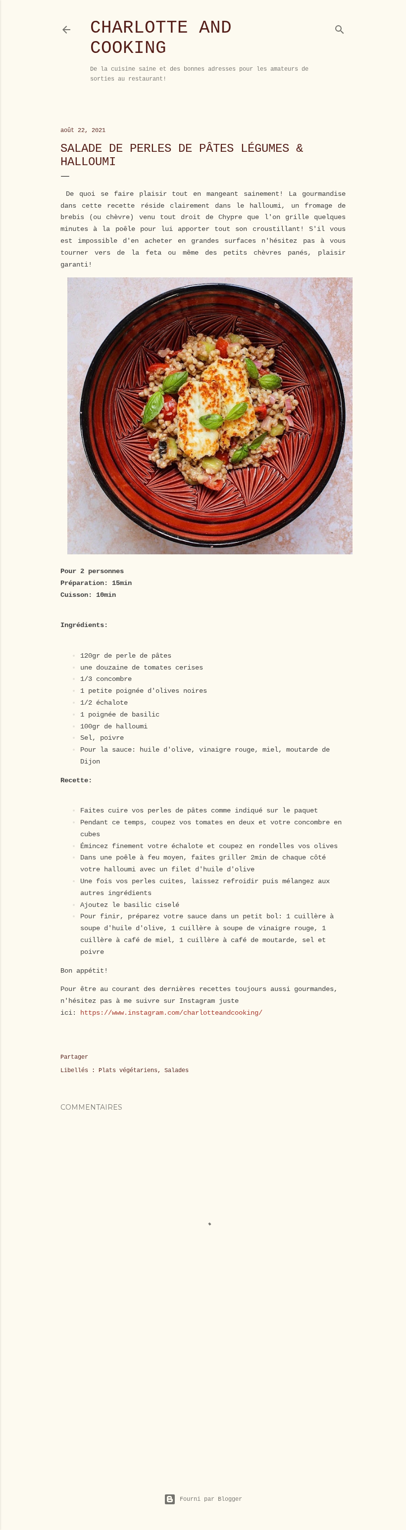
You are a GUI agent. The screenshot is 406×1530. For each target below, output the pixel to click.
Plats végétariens (128, 1070)
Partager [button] (74, 1057)
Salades (176, 1070)
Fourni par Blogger (211, 1499)
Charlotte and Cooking (161, 38)
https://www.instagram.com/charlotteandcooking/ (171, 1013)
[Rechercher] (340, 27)
